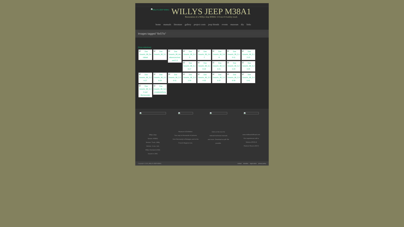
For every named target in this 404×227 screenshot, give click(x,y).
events (225, 24)
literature (178, 24)
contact (239, 163)
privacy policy (262, 163)
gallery (188, 24)
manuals (167, 24)
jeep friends (213, 24)
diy (242, 24)
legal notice (253, 163)
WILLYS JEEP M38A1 (211, 11)
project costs (200, 24)
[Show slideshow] (144, 47)
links (249, 24)
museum (234, 24)
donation (245, 163)
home (158, 24)
